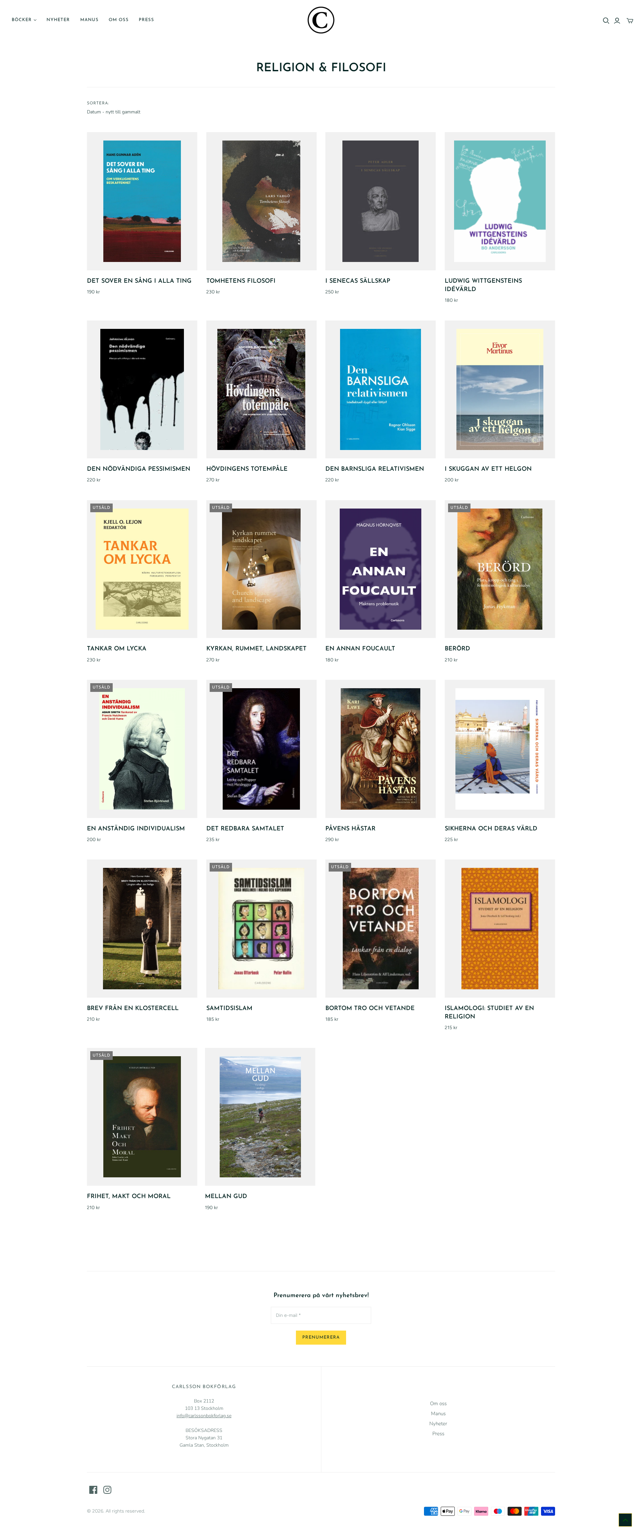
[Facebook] (93, 1490)
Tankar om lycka (116, 649)
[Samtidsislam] (261, 929)
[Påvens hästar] (380, 749)
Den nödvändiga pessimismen (138, 469)
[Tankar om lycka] (142, 569)
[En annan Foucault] (380, 569)
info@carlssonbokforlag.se (204, 1416)
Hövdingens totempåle (247, 469)
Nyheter (58, 20)
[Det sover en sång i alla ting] (142, 201)
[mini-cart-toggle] (630, 20)
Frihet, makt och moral (129, 1197)
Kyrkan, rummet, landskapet (256, 649)
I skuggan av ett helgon (488, 469)
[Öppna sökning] (606, 20)
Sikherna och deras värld (491, 829)
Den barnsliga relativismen (374, 469)
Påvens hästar (350, 829)
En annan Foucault (360, 649)
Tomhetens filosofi (241, 281)
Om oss (119, 20)
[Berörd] (500, 569)
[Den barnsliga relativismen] (380, 390)
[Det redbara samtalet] (261, 749)
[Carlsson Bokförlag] (321, 20)
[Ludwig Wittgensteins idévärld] (500, 201)
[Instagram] (107, 1490)
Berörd (457, 649)
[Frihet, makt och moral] (142, 1117)
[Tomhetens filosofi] (261, 201)
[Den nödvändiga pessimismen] (142, 390)
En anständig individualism (136, 829)
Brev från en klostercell (133, 1009)
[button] (625, 1520)
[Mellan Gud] (260, 1117)
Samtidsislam (229, 1009)
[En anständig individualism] (142, 749)
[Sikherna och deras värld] (500, 749)
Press (146, 20)
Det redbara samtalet (245, 829)
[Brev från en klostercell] (142, 929)
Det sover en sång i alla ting (139, 281)
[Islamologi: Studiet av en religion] (500, 929)
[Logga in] (617, 20)
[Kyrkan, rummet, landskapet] (261, 569)
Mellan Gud (226, 1197)
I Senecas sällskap (357, 281)
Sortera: (98, 103)
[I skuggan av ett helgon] (500, 390)
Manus (89, 20)
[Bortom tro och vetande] (380, 929)
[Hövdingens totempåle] (261, 390)
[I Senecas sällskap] (380, 201)
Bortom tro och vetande (370, 1009)
